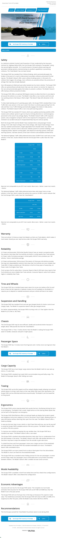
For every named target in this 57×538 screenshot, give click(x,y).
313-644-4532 (53, 4)
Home (12, 10)
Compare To (31, 10)
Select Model (20, 10)
